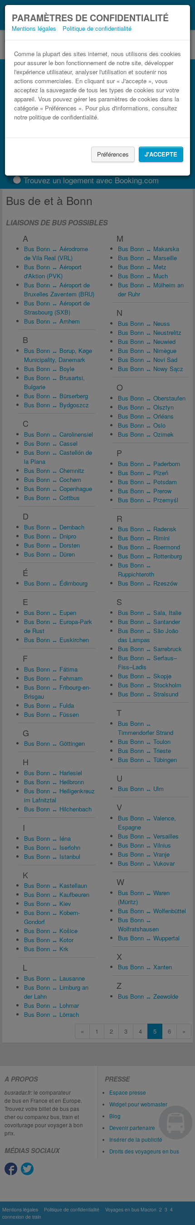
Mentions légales (34, 28)
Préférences (113, 154)
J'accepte (161, 154)
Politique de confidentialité (97, 28)
